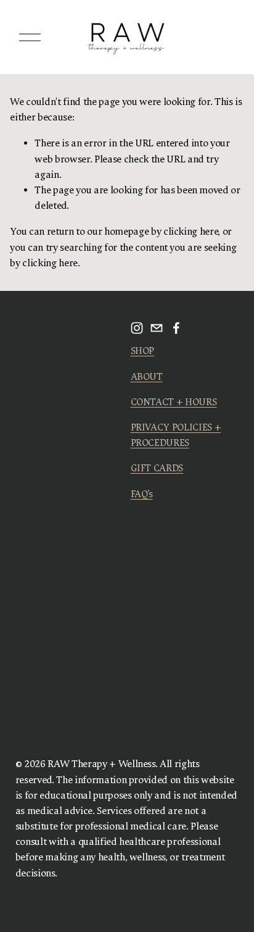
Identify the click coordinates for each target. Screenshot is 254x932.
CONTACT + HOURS (174, 402)
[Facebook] (176, 328)
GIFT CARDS (157, 468)
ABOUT (147, 377)
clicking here (190, 231)
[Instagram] (137, 328)
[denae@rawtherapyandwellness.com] (156, 328)
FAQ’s (142, 494)
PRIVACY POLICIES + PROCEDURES (176, 435)
